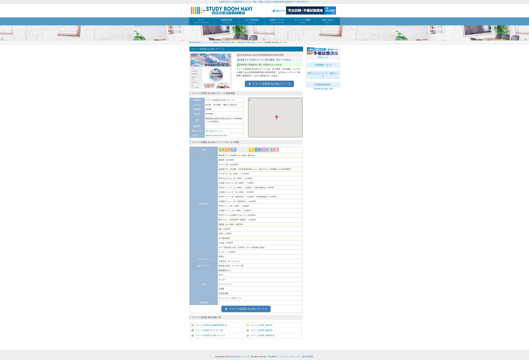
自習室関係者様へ (323, 84)
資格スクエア (323, 57)
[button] (276, 117)
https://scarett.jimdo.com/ (216, 135)
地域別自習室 (226, 21)
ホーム (201, 21)
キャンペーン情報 (302, 21)
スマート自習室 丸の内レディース (209, 335)
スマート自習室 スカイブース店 (208, 330)
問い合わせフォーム (214, 131)
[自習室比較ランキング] (221, 13)
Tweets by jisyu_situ (323, 89)
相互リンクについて (317, 73)
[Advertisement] (323, 131)
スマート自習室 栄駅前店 (260, 330)
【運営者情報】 (307, 356)
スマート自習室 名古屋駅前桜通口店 (210, 325)
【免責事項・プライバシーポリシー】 (283, 356)
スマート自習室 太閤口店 (260, 325)
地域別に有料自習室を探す (224, 42)
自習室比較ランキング (200, 42)
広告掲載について (323, 65)
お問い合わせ (327, 21)
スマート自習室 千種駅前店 (261, 335)
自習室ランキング (277, 21)
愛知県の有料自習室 (246, 42)
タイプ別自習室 (252, 21)
